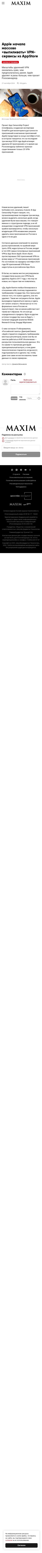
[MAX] (12, 469)
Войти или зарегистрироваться (28, 381)
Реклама (26, 474)
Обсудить (23, 83)
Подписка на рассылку (12, 435)
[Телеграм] (21, 469)
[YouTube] (25, 469)
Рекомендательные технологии (21, 484)
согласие (11, 438)
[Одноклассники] (30, 469)
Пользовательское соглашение (21, 477)
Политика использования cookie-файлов (21, 480)
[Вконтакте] (16, 469)
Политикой (9, 440)
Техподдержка (21, 487)
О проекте (16, 474)
